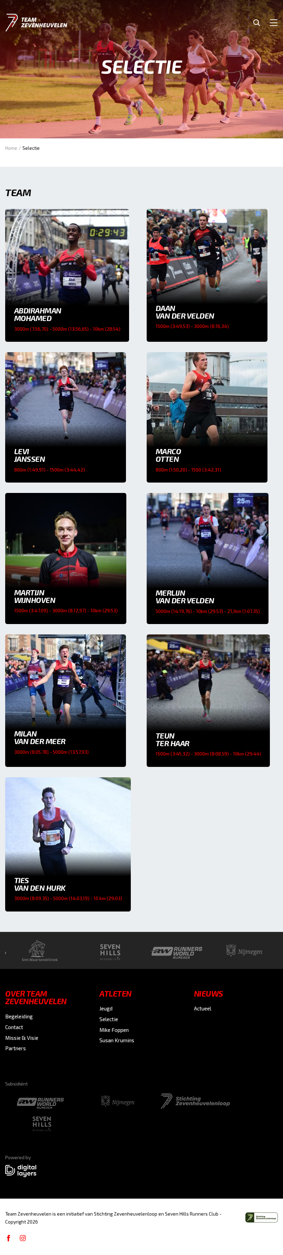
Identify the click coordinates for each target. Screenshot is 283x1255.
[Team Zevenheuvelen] (36, 22)
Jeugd (106, 1008)
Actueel (202, 1008)
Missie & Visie (21, 1038)
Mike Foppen (114, 1030)
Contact (14, 1027)
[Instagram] (22, 1238)
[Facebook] (8, 1238)
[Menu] (274, 22)
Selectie (108, 1019)
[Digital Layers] (20, 1171)
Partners (15, 1048)
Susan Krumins (116, 1040)
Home (11, 148)
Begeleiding (19, 1016)
